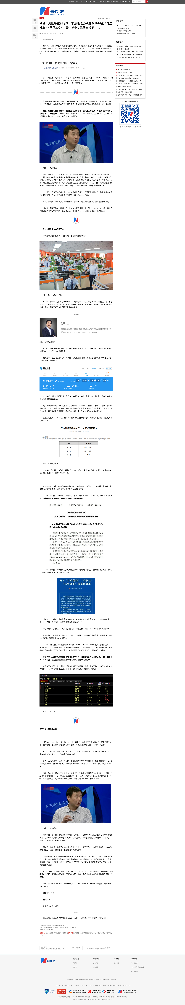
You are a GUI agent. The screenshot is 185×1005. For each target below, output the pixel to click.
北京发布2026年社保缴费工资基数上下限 (130, 75)
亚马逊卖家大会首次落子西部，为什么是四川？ (130, 51)
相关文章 (119, 21)
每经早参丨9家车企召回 (125, 92)
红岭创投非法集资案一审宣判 (126, 33)
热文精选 (119, 42)
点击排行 (119, 65)
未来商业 (113, 2)
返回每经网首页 (76, 948)
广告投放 (95, 963)
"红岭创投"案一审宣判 (123, 28)
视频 (87, 2)
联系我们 (96, 959)
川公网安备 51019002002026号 (117, 997)
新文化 (108, 2)
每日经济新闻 (134, 963)
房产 (104, 2)
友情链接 (95, 967)
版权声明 (75, 967)
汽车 (101, 2)
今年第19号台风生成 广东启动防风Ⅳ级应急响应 (131, 83)
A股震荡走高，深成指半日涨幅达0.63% (129, 81)
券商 (91, 2)
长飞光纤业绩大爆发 (124, 69)
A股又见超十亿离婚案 (124, 86)
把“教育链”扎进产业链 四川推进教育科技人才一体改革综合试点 (130, 57)
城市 (123, 2)
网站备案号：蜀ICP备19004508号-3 (96, 997)
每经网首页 (72, 2)
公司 (84, 2)
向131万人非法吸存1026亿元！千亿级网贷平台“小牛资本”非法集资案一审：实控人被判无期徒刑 (130, 25)
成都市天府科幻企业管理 (137, 967)
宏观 (77, 2)
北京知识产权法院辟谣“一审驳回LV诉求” (130, 78)
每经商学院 (128, 2)
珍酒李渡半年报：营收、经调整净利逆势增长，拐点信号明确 (130, 95)
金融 (80, 2)
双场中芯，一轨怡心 (123, 49)
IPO (94, 2)
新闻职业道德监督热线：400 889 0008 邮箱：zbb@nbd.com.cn (92, 999)
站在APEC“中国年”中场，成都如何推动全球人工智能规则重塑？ (130, 54)
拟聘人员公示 (134, 971)
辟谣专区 (116, 963)
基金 (97, 2)
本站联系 (70, 933)
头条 (41, 18)
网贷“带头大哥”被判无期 (124, 31)
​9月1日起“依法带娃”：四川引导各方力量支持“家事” (130, 46)
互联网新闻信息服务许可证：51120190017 (71, 997)
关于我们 (75, 963)
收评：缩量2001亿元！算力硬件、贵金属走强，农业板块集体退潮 (131, 89)
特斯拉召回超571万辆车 (125, 72)
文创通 (119, 2)
